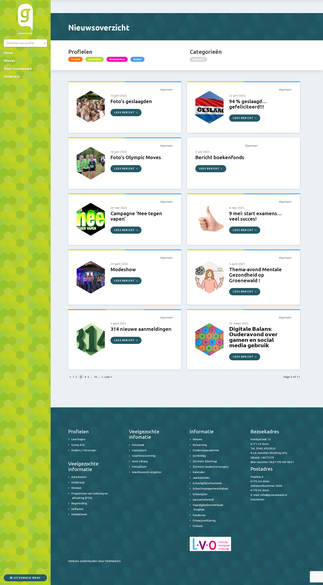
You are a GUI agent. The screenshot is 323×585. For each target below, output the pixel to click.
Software (77, 508)
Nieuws (9, 60)
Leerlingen (94, 59)
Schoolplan (200, 494)
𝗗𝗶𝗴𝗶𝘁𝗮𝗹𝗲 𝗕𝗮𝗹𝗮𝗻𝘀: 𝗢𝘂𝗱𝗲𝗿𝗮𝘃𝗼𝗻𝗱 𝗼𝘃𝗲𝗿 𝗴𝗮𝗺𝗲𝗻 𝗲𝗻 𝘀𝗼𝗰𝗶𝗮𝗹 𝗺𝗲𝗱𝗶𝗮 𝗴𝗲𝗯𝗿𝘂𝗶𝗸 (253, 337)
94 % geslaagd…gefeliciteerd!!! (248, 103)
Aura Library (140, 461)
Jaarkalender (201, 477)
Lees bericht (124, 112)
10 (95, 376)
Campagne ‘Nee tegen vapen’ (136, 216)
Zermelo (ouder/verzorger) (210, 466)
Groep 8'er (78, 444)
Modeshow (123, 269)
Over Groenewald (18, 68)
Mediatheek (79, 514)
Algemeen (198, 59)
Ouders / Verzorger (83, 450)
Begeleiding (79, 503)
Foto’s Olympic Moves (135, 157)
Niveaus (76, 487)
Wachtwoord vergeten (146, 472)
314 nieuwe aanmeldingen (140, 329)
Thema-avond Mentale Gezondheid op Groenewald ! (255, 275)
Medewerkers (117, 59)
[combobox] (25, 43)
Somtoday (199, 455)
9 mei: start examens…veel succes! (255, 216)
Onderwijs (12, 76)
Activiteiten (79, 477)
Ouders (137, 59)
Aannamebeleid (203, 499)
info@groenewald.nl (273, 494)
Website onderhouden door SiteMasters (94, 561)
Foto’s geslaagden (131, 101)
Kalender (199, 472)
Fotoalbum (139, 466)
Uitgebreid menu (27, 578)
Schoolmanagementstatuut (210, 488)
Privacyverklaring (204, 520)
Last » (108, 376)
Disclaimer (257, 499)
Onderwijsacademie (206, 450)
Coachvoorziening (143, 455)
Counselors (139, 450)
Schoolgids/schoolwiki (207, 483)
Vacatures (199, 515)
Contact (198, 525)
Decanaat (138, 444)
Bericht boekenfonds (219, 157)
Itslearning (200, 444)
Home (8, 53)
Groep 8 (75, 59)
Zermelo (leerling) (205, 461)
